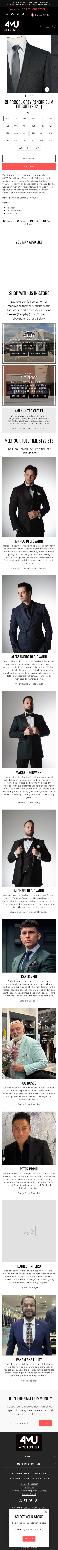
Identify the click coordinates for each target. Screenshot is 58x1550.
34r (16, 118)
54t (37, 147)
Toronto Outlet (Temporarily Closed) (29, 1490)
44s (16, 133)
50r (33, 140)
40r (24, 125)
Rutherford (29, 1487)
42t (7, 133)
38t (7, 125)
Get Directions (38, 354)
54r (29, 147)
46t (7, 140)
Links (28, 1456)
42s (42, 125)
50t (42, 140)
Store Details (18, 354)
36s (24, 118)
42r (50, 125)
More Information (28, 1464)
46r (50, 133)
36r (33, 118)
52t (20, 147)
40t (33, 125)
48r (16, 140)
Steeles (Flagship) (29, 1484)
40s (16, 125)
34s (7, 118)
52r (50, 140)
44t (33, 133)
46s (42, 133)
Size (29, 113)
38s (42, 118)
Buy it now (29, 167)
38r (50, 118)
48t (24, 140)
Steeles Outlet (29, 1494)
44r (24, 133)
